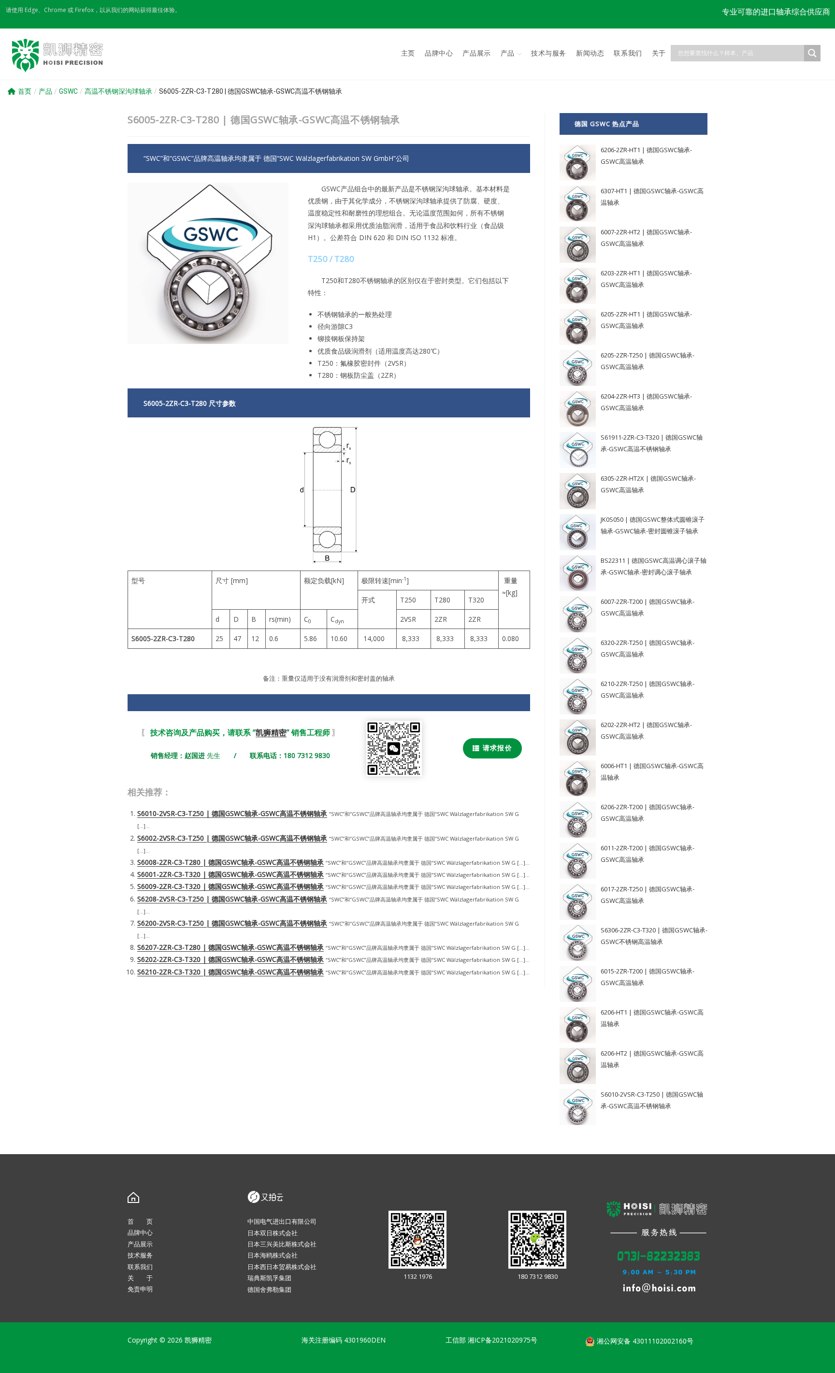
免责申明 (140, 1289)
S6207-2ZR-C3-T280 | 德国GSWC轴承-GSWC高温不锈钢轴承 (230, 947)
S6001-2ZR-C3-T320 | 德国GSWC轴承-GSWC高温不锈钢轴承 (230, 874)
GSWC (68, 91)
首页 (24, 91)
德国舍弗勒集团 (269, 1289)
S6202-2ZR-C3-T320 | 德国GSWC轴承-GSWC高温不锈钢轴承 (230, 959)
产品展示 (140, 1244)
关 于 (140, 1277)
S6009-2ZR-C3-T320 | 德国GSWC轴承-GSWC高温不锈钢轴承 (230, 886)
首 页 (140, 1221)
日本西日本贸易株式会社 (282, 1266)
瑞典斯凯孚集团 (269, 1277)
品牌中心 (140, 1232)
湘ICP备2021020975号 (502, 1339)
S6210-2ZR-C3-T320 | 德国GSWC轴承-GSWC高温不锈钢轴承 (230, 971)
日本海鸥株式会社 (272, 1255)
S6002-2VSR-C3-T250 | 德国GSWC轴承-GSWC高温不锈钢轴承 (232, 838)
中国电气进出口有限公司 (282, 1221)
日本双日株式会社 (272, 1233)
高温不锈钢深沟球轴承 (118, 91)
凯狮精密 (271, 732)
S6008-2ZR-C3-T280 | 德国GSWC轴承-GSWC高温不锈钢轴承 (230, 862)
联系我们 (140, 1266)
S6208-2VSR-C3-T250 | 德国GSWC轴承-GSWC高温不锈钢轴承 (232, 898)
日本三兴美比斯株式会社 (282, 1244)
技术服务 (140, 1255)
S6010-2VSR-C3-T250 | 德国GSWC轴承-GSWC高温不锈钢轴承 (232, 813)
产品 (45, 91)
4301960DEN (365, 1339)
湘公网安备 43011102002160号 (644, 1340)
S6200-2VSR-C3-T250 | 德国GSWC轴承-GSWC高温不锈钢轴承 (232, 923)
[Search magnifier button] (812, 53)
